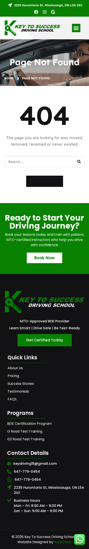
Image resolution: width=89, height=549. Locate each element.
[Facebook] (36, 12)
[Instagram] (45, 12)
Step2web (63, 541)
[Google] (53, 12)
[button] (76, 28)
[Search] (79, 161)
